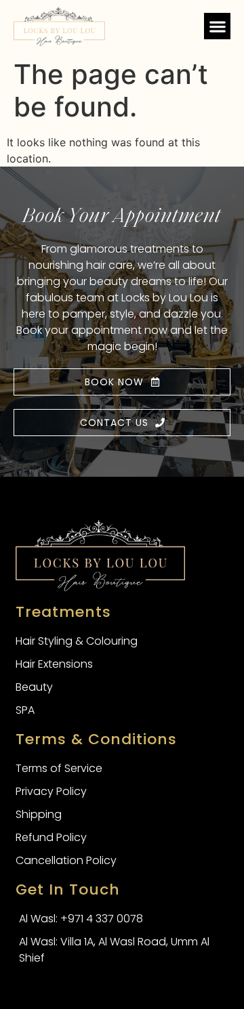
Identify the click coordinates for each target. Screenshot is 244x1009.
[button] (217, 26)
